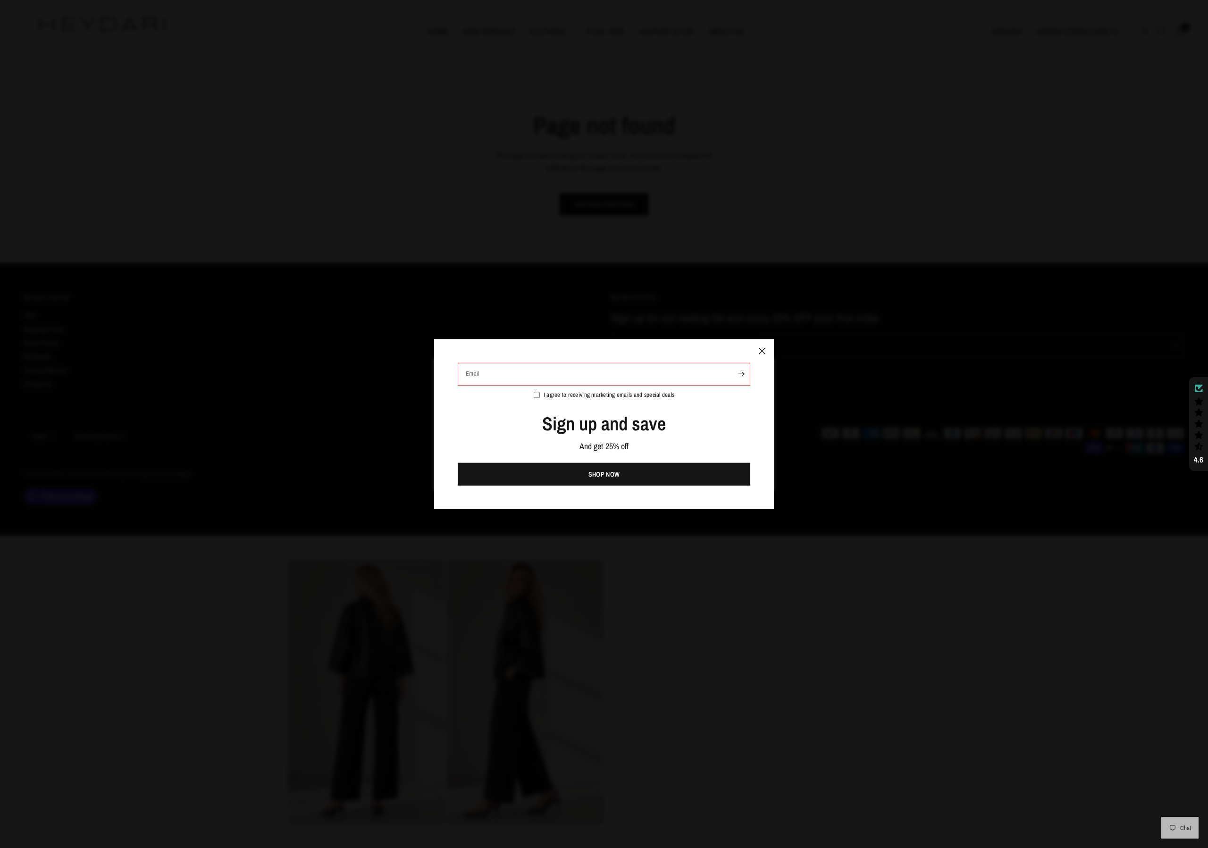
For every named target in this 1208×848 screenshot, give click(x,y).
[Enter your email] (740, 373)
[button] (1198, 424)
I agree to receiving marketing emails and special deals (609, 394)
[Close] (762, 351)
